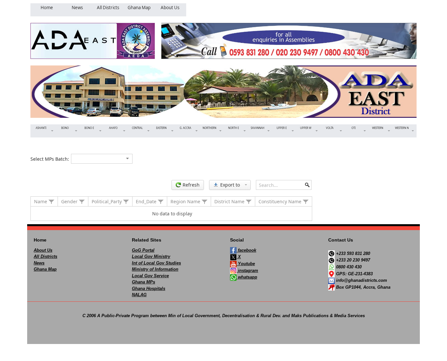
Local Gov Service (150, 275)
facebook (246, 250)
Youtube (246, 263)
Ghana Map (45, 269)
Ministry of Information (155, 269)
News (39, 263)
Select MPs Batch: (49, 159)
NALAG (139, 294)
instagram (247, 270)
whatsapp (247, 277)
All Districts (45, 256)
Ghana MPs (143, 282)
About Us (43, 250)
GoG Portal (143, 250)
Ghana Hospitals (148, 288)
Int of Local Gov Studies (156, 263)
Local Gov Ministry (151, 256)
